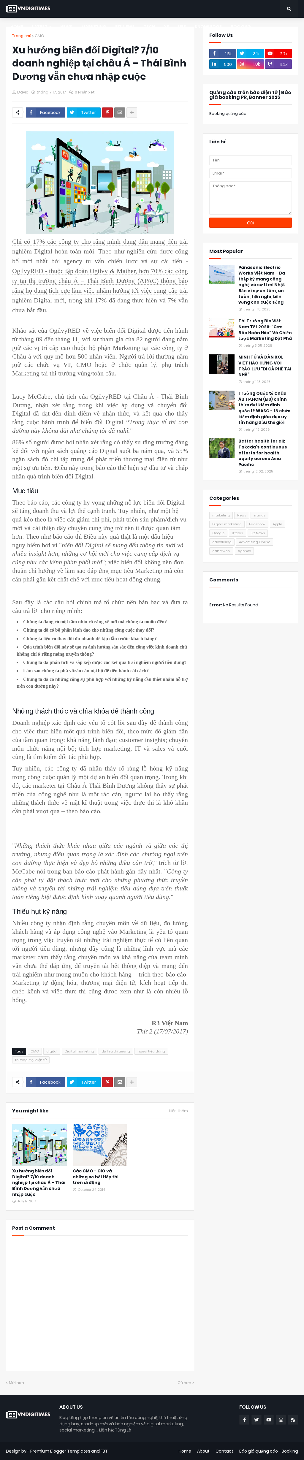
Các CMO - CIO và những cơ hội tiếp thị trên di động (95, 1176)
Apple (277, 524)
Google (218, 533)
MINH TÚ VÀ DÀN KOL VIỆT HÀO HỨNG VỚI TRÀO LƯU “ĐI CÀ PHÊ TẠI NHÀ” (264, 366)
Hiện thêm (178, 1111)
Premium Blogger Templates (60, 1451)
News (241, 515)
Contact (224, 1451)
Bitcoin (237, 533)
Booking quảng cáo (227, 113)
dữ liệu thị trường (116, 1051)
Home (185, 1451)
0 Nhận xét (85, 92)
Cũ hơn (184, 1383)
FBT (104, 1451)
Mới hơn (16, 1383)
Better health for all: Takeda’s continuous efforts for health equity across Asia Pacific (262, 452)
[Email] (119, 112)
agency (244, 551)
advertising (222, 542)
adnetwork (221, 551)
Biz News (258, 533)
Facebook (257, 524)
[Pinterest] (107, 112)
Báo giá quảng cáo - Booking (268, 1451)
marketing (221, 515)
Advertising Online (254, 542)
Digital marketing (79, 1051)
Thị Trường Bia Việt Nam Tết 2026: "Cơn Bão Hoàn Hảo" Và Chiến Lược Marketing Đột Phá (265, 329)
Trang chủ (21, 36)
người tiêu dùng (151, 1051)
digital (51, 1051)
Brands (259, 515)
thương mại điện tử (31, 1060)
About (203, 1451)
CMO (39, 36)
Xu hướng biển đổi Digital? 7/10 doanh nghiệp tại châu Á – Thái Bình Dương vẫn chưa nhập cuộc (38, 1182)
